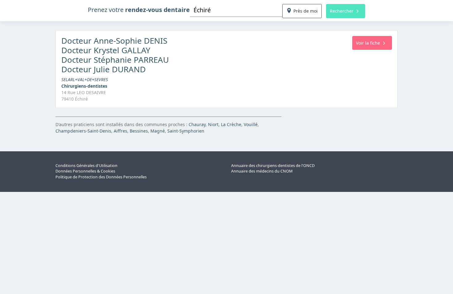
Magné (157, 131)
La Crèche (231, 124)
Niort (213, 124)
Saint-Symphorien (185, 131)
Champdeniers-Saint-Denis (83, 131)
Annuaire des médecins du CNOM (261, 171)
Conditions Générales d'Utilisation (86, 165)
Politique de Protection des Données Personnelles (101, 177)
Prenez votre (139, 10)
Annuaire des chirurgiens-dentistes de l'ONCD (273, 165)
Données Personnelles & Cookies (85, 171)
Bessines (139, 131)
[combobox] (236, 10)
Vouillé (251, 124)
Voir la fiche (368, 43)
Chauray (197, 124)
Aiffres (120, 131)
